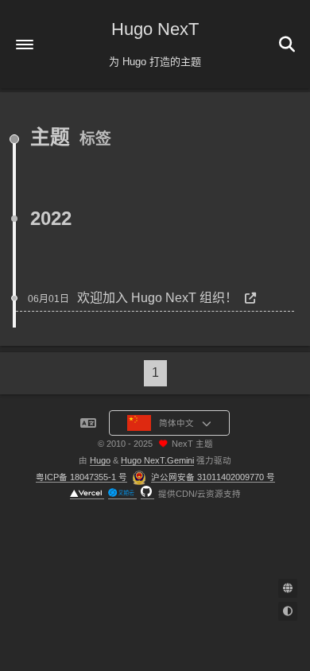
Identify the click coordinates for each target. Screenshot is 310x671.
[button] (24, 44)
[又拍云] (122, 494)
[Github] (147, 494)
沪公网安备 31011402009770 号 (213, 477)
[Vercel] (87, 494)
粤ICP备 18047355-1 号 (81, 477)
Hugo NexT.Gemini (157, 460)
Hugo (100, 460)
